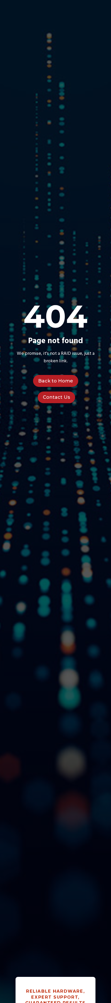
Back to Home (55, 381)
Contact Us (56, 397)
